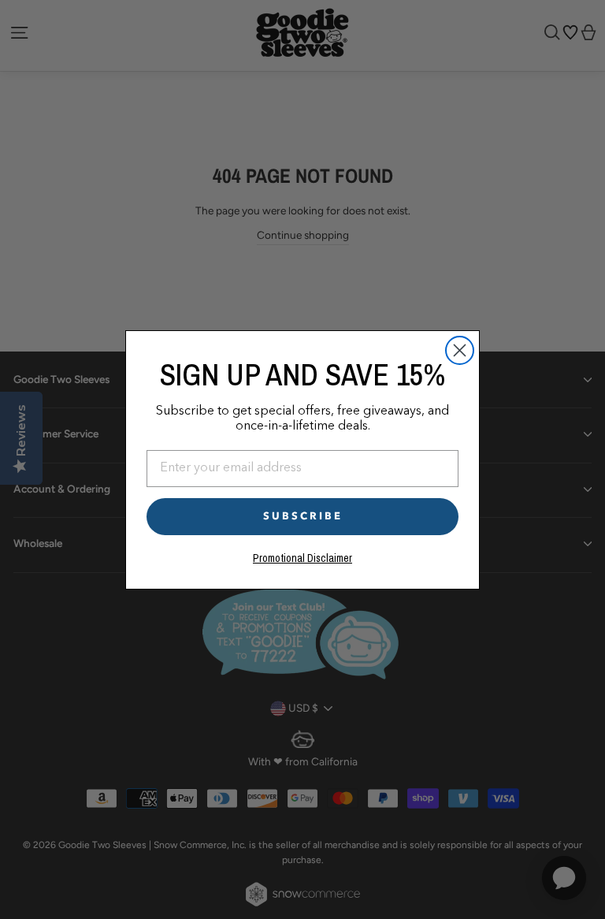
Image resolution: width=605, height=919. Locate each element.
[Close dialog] (459, 350)
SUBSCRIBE (303, 516)
